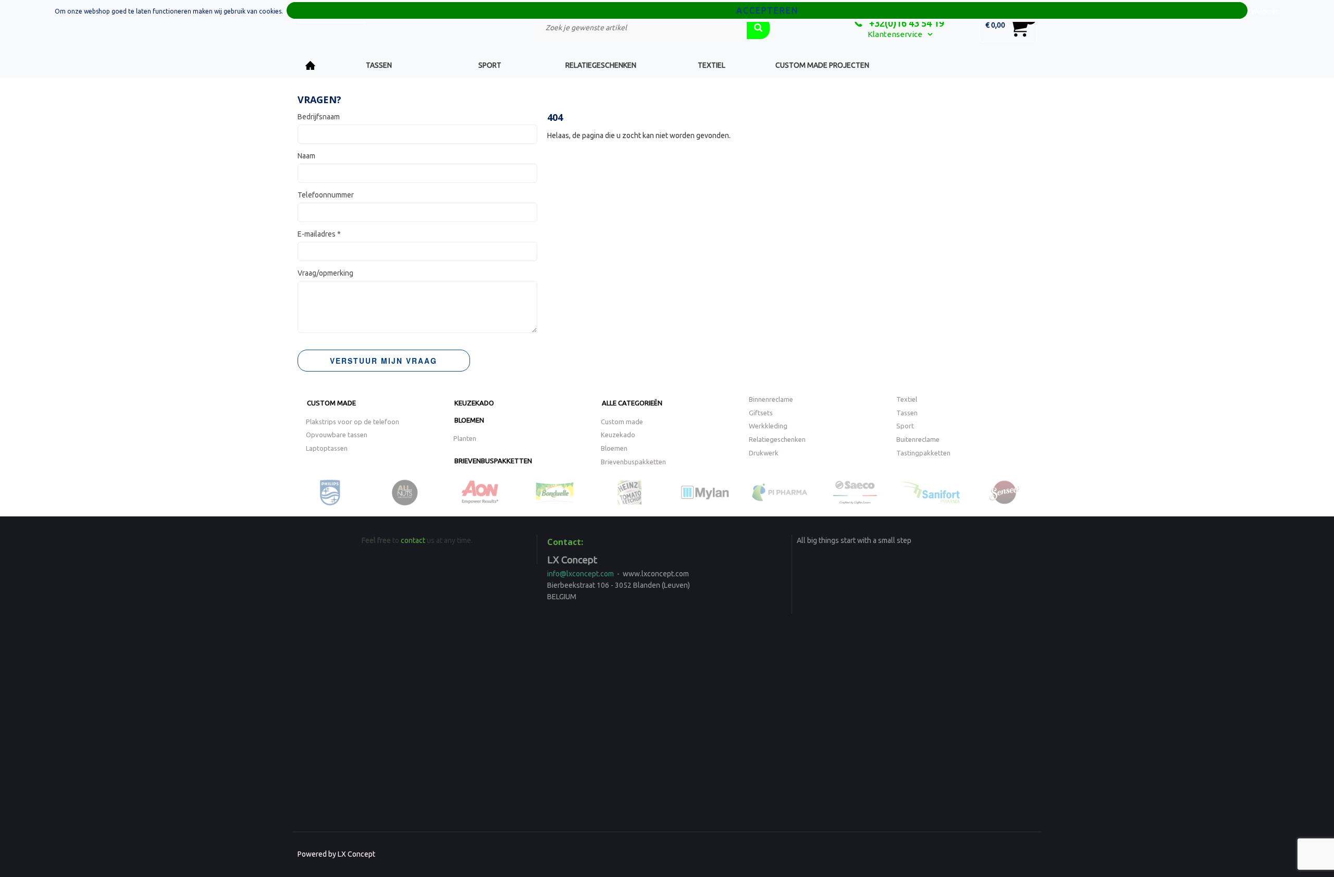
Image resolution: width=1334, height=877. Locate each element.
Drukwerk (764, 452)
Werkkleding (768, 425)
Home (311, 65)
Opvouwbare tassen (336, 434)
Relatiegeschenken (600, 65)
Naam (306, 155)
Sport (489, 65)
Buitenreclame (918, 439)
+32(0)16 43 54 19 (905, 23)
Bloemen (469, 420)
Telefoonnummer (326, 195)
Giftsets (761, 412)
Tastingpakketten (923, 452)
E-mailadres (319, 234)
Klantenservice (895, 34)
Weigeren (1265, 11)
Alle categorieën (632, 402)
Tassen (379, 65)
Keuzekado (474, 402)
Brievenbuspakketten (493, 460)
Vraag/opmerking (325, 273)
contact (413, 540)
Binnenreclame (771, 399)
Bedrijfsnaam (319, 116)
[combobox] (638, 27)
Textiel (711, 65)
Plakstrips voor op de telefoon (352, 421)
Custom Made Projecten (822, 65)
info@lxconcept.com (580, 574)
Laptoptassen (327, 448)
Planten (464, 438)
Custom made (331, 402)
